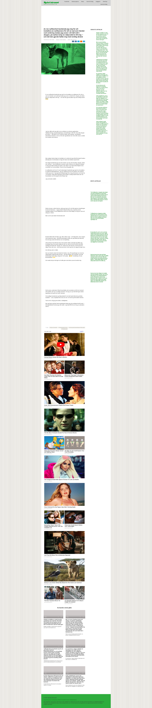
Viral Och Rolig (90, 1)
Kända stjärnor (75, 1)
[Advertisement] (76, 16)
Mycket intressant (51, 2)
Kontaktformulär (65, 699)
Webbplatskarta (73, 699)
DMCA (59, 699)
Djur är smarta (54, 327)
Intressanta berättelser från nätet (77, 327)
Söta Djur (105, 1)
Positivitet (66, 1)
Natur (82, 1)
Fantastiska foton (63, 327)
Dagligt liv (98, 1)
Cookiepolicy (54, 699)
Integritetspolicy (47, 699)
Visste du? (65, 329)
